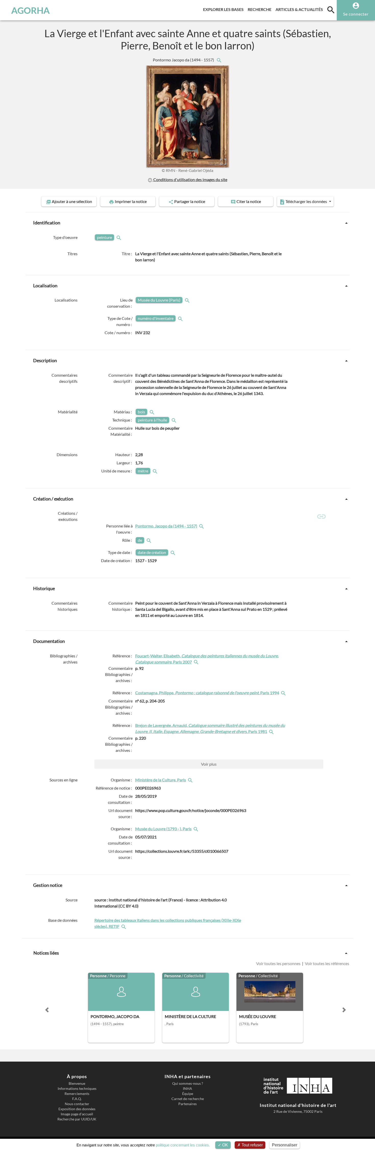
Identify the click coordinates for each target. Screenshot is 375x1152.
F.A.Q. (77, 1098)
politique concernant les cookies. (183, 1145)
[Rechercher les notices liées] (219, 59)
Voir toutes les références (326, 963)
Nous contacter (77, 1104)
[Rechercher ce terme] (119, 237)
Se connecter (356, 13)
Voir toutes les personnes (278, 963)
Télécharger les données (306, 201)
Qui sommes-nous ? (187, 1083)
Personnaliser (284, 1145)
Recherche (260, 9)
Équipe (187, 1093)
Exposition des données (76, 1109)
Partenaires (187, 1104)
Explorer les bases (224, 9)
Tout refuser (252, 1145)
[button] (47, 1010)
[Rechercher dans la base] (124, 926)
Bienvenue (77, 1083)
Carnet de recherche (187, 1098)
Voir (209, 764)
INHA (187, 1088)
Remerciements (77, 1093)
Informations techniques (77, 1088)
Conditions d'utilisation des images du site (190, 179)
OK (224, 1145)
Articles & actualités (300, 9)
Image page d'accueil (77, 1114)
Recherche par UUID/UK (76, 1119)
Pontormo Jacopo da (184, 59)
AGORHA (30, 10)
